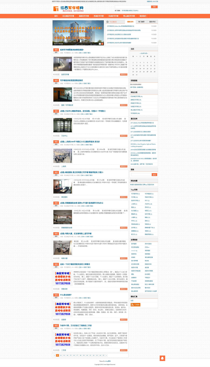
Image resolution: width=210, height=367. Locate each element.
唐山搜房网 (134, 291)
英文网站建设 (135, 247)
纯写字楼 (148, 214)
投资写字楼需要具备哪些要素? (72, 50)
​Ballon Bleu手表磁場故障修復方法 (124, 26)
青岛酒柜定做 (149, 257)
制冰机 (147, 261)
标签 (132, 300)
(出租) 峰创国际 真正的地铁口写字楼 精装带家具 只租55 (81, 172)
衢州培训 (147, 288)
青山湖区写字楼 (129, 16)
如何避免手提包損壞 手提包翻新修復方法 (127, 38)
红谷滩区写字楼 (68, 16)
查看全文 (124, 74)
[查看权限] (140, 87)
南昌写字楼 (134, 267)
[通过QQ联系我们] (162, 358)
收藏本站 (149, 1)
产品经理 (133, 281)
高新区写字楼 (84, 16)
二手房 (63, 350)
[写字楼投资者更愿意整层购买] (62, 94)
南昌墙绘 (147, 250)
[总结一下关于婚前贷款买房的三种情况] (62, 278)
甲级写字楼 (149, 197)
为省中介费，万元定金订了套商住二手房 (76, 325)
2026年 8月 (144, 53)
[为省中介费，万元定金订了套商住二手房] (62, 340)
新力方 (134, 234)
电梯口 (148, 231)
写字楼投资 (69, 105)
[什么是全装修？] (62, 309)
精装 (127, 10)
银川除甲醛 (134, 261)
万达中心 (135, 10)
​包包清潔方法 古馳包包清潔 (123, 34)
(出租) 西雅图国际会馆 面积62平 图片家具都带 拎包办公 (81, 203)
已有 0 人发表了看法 (84, 53)
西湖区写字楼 (99, 16)
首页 (56, 16)
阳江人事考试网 (149, 284)
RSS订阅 (155, 1)
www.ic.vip (134, 250)
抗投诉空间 (150, 184)
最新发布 (130, 22)
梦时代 (148, 207)
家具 (147, 221)
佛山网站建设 (135, 284)
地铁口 (131, 10)
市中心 (134, 221)
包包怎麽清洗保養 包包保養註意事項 (143, 149)
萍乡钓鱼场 (148, 244)
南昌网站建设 (149, 281)
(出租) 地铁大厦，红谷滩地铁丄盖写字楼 (75, 234)
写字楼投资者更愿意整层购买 (71, 80)
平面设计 (147, 277)
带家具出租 (135, 224)
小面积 (134, 217)
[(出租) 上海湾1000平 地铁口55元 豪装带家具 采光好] (62, 156)
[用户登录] (133, 87)
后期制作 (133, 277)
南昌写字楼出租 (135, 271)
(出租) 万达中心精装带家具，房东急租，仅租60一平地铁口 (82, 111)
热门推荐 (141, 22)
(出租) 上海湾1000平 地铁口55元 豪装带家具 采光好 (80, 142)
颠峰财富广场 (150, 227)
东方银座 (134, 211)
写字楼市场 (135, 194)
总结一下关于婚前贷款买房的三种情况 (75, 264)
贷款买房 (64, 289)
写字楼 (124, 10)
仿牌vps (145, 184)
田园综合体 (148, 264)
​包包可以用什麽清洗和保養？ (123, 43)
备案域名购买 (138, 184)
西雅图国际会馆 (66, 228)
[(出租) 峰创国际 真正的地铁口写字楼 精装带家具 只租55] (62, 186)
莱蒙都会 (134, 231)
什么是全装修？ (66, 295)
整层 (62, 105)
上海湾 (63, 166)
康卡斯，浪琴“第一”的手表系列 (142, 164)
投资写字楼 (65, 74)
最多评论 (152, 22)
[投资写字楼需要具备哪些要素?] (62, 64)
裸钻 (132, 274)
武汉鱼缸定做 (135, 264)
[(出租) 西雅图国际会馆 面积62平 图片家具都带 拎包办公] (62, 217)
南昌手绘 (133, 254)
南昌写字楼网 (149, 271)
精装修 (134, 214)
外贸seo (147, 247)
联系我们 (143, 16)
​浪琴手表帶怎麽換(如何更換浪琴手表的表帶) (128, 30)
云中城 (134, 227)
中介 (147, 200)
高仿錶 (147, 267)
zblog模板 (108, 361)
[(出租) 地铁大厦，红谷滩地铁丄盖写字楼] (62, 248)
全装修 (63, 319)
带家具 (148, 224)
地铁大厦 (64, 258)
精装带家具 (149, 234)
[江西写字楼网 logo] (68, 8)
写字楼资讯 (111, 26)
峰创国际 (64, 197)
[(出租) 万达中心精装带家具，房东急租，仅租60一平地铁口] (62, 125)
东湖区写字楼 (113, 16)
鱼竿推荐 (133, 244)
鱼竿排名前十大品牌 (151, 291)
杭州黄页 (147, 274)
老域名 (132, 184)
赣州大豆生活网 (135, 288)
